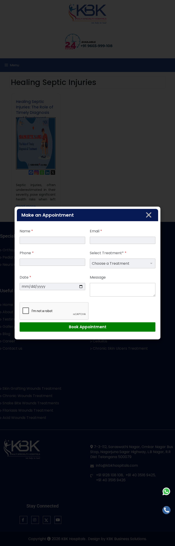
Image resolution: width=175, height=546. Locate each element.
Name (26, 231)
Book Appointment (87, 327)
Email (96, 231)
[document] (87, 273)
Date (25, 277)
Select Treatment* (108, 253)
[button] (148, 215)
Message (98, 277)
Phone (27, 253)
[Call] (166, 510)
